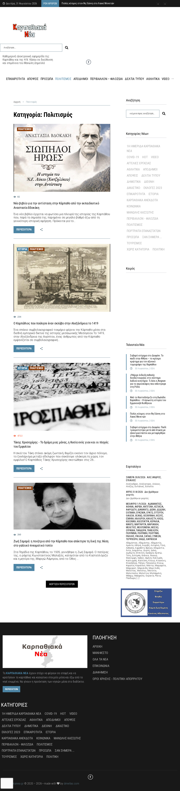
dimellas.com (71, 783)
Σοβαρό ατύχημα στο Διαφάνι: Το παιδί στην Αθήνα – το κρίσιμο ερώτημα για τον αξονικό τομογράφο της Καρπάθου (146, 360)
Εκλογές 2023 (153, 188)
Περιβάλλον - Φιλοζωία (142, 218)
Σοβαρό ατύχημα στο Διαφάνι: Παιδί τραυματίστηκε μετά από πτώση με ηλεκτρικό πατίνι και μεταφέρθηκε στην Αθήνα (148, 431)
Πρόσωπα (133, 237)
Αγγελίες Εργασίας (139, 163)
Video (155, 157)
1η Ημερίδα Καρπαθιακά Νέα (143, 148)
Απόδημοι (150, 169)
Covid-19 (133, 157)
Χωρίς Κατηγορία (138, 249)
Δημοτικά (134, 181)
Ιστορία (22, 249)
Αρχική (17, 102)
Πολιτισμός (25, 129)
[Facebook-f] (88, 62)
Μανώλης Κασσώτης (140, 212)
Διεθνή (149, 181)
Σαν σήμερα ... (152, 237)
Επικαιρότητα (136, 194)
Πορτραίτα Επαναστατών (143, 231)
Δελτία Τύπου (150, 175)
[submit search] (66, 48)
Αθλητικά (133, 169)
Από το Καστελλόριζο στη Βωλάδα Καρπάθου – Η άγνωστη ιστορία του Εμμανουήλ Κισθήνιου (148, 400)
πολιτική (159, 249)
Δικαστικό (133, 188)
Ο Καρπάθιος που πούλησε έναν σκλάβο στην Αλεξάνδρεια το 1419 (56, 323)
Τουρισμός (134, 243)
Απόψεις (132, 175)
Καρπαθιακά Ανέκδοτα (142, 200)
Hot (145, 157)
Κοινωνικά (134, 206)
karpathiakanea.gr (13, 783)
